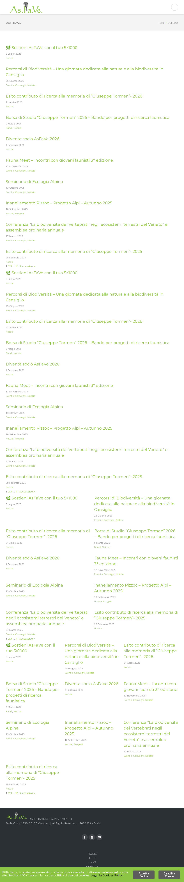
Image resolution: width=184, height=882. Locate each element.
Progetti (19, 213)
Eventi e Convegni (16, 85)
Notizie (9, 58)
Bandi (9, 127)
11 (17, 266)
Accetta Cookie (144, 874)
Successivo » (27, 266)
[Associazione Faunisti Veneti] (92, 7)
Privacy (92, 866)
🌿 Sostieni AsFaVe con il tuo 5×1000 (41, 47)
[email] (99, 837)
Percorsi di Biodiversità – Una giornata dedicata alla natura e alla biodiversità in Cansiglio (134, 504)
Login (92, 858)
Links (92, 862)
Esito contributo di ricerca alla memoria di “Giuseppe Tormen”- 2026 (74, 96)
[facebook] (85, 837)
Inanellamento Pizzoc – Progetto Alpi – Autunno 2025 (59, 203)
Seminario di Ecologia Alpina (34, 181)
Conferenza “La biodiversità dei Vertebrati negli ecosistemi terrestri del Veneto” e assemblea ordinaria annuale (47, 618)
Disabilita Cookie (169, 874)
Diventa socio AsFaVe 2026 (32, 138)
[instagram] (92, 837)
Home (161, 22)
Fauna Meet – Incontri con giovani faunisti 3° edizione (59, 160)
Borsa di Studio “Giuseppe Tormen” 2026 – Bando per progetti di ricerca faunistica (87, 117)
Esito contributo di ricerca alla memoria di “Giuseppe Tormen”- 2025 (74, 251)
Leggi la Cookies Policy (107, 875)
